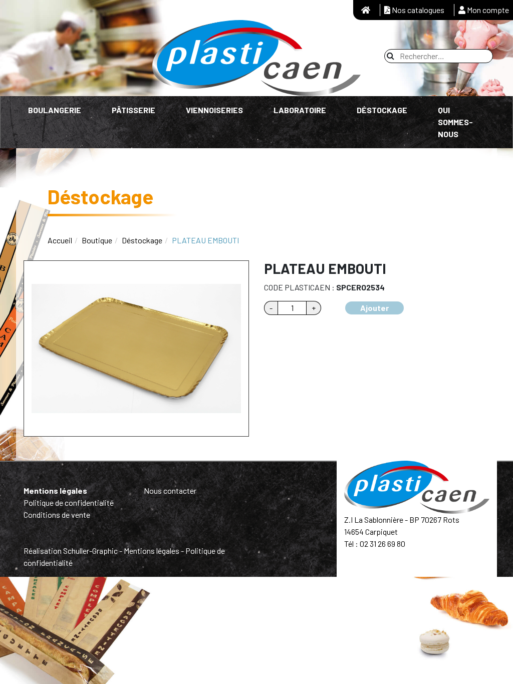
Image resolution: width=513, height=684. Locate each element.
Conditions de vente (57, 514)
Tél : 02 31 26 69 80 (374, 543)
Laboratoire (300, 110)
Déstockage (382, 110)
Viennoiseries (214, 110)
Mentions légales (55, 490)
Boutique (97, 240)
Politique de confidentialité (69, 502)
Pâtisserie (133, 110)
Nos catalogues (417, 10)
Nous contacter (170, 490)
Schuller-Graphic (90, 550)
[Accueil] (365, 10)
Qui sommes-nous (455, 122)
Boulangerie (54, 110)
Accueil (60, 240)
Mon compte (487, 10)
